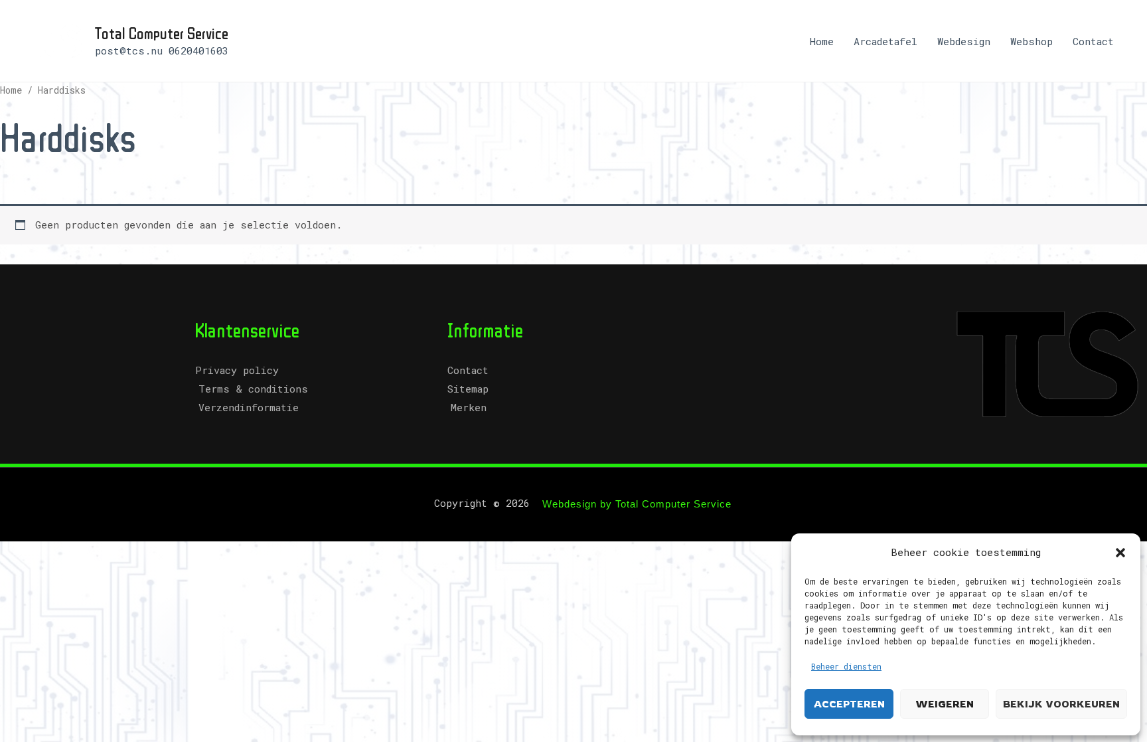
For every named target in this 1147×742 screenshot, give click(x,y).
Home (822, 41)
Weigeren (944, 703)
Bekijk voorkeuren (1061, 703)
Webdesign (963, 41)
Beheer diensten (846, 666)
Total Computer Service (161, 33)
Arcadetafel (885, 41)
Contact (1093, 41)
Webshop (1031, 41)
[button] (1120, 552)
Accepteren (849, 703)
